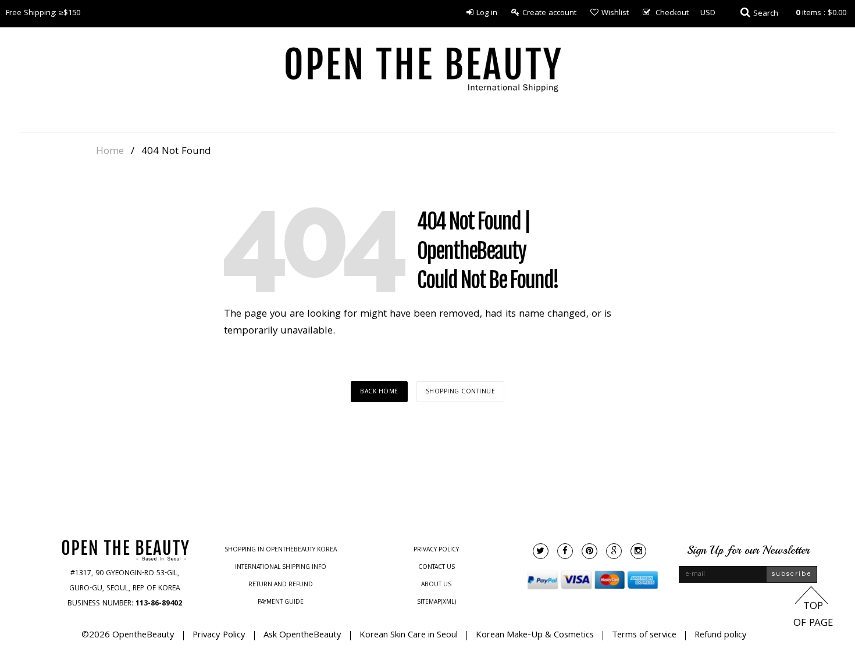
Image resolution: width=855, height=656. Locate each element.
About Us (436, 585)
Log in (486, 13)
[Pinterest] (589, 551)
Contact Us (436, 567)
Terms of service (644, 635)
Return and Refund (280, 585)
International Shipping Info (280, 567)
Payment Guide (281, 602)
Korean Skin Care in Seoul (408, 635)
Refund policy (720, 635)
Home (110, 152)
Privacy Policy (436, 550)
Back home (379, 392)
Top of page (813, 615)
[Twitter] (540, 551)
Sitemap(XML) (436, 602)
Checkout (672, 13)
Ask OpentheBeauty (302, 635)
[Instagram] (638, 551)
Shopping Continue (461, 392)
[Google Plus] (614, 551)
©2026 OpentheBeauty (127, 635)
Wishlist (615, 13)
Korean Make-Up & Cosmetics (535, 635)
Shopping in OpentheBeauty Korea (281, 550)
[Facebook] (565, 551)
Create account (549, 13)
